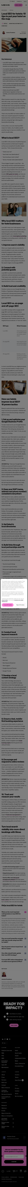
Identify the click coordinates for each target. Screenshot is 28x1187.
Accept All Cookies (8, 604)
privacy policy (5, 600)
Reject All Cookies (20, 604)
